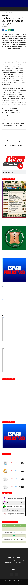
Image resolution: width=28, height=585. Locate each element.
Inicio (3, 12)
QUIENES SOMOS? (13, 580)
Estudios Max (23, 583)
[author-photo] (14, 138)
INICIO (6, 580)
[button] (2, 9)
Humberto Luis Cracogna (14, 141)
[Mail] (16, 574)
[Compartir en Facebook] (3, 30)
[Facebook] (14, 149)
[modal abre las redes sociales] (12, 30)
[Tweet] (6, 30)
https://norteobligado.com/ (14, 143)
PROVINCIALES (9, 12)
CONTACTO (20, 580)
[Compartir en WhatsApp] (9, 30)
